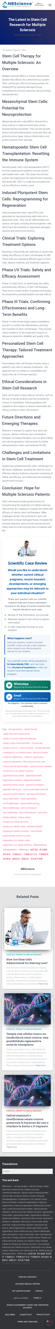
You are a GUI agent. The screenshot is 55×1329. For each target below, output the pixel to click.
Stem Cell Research (27, 1277)
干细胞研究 (44, 854)
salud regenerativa (11, 799)
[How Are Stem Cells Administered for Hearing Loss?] (27, 929)
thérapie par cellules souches (16, 831)
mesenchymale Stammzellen (15, 766)
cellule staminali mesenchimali (16, 734)
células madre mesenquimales (16, 743)
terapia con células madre (14, 826)
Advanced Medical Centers (27, 1284)
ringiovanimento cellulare (14, 794)
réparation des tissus (12, 789)
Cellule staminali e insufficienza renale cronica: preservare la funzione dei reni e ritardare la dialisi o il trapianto (27, 1121)
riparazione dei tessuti (36, 794)
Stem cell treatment (27, 812)
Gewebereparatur (42, 748)
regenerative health (33, 775)
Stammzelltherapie (11, 808)
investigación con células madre (17, 752)
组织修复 (7, 859)
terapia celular (24, 817)
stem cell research (29, 808)
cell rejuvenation (15, 729)
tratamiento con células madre (16, 840)
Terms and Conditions (27, 1322)
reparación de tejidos (35, 785)
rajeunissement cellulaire (41, 766)
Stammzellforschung (29, 803)
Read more (43, 984)
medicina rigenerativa (12, 762)
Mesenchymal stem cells (34, 762)
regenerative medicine (12, 780)
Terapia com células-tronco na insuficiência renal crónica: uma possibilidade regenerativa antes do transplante (27, 1039)
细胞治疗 (25, 859)
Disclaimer (10, 1315)
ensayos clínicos (10, 748)
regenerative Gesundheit (13, 775)
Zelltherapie (23, 849)
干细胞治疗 (17, 854)
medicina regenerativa (33, 757)
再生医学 (7, 854)
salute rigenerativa (28, 799)
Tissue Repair (36, 831)
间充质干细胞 (37, 859)
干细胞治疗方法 (30, 854)
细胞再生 (16, 859)
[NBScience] (24, 5)
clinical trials (36, 743)
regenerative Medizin (32, 780)
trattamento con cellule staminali (17, 845)
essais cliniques (26, 748)
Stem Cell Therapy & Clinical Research (24, 955)
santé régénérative (11, 803)
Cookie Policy (26, 1315)
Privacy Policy (43, 1315)
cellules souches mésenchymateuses (19, 738)
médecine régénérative (13, 757)
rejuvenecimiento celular (13, 785)
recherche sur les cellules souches (18, 771)
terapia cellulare (10, 817)
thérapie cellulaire (34, 826)
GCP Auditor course (21, 1291)
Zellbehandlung (40, 845)
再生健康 (43, 849)
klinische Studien (40, 752)
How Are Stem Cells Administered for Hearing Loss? (27, 961)
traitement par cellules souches (16, 836)
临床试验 (34, 849)
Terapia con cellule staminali (15, 822)
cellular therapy (30, 729)
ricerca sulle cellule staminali (35, 789)
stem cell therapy (10, 812)
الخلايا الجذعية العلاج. (21, 1298)
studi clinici (42, 812)
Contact (39, 1291)
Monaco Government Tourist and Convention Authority (27, 1306)
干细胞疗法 (37, 1298)
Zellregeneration (10, 849)
